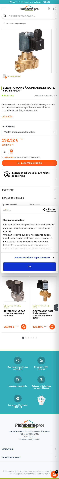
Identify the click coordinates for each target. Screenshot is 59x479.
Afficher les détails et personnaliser (32, 257)
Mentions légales (43, 474)
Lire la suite (7, 116)
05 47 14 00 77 (29, 436)
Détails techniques (13, 198)
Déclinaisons (8, 126)
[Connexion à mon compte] (49, 9)
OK (29, 266)
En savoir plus (34, 157)
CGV (10, 474)
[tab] (23, 338)
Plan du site (50, 471)
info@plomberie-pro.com (29, 439)
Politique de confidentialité (24, 474)
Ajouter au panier (31, 163)
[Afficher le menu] (4, 9)
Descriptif (8, 190)
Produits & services (11, 457)
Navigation (7, 449)
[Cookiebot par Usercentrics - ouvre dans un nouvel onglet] (43, 210)
